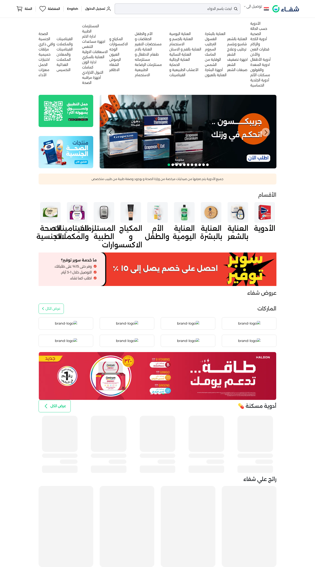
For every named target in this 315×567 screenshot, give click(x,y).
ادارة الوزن (89, 62)
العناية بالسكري (93, 57)
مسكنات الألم (260, 75)
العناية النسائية (180, 54)
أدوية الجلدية (259, 80)
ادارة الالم (89, 36)
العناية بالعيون (215, 75)
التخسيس (63, 70)
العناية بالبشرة (215, 34)
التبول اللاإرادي (92, 72)
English (72, 9)
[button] (110, 132)
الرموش (115, 59)
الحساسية (257, 85)
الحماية (174, 65)
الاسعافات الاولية (95, 52)
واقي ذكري (47, 44)
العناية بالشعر (237, 39)
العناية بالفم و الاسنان (185, 49)
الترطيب (210, 44)
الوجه (113, 49)
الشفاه (114, 65)
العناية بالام (143, 49)
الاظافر (114, 70)
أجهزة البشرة (214, 70)
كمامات (87, 67)
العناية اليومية (180, 34)
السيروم (210, 49)
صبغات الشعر (237, 70)
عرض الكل (52, 309)
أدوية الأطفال (260, 59)
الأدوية (255, 23)
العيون (114, 54)
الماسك (210, 54)
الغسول (211, 39)
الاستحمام (142, 75)
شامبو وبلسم (237, 44)
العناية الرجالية (179, 59)
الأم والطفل (144, 34)
